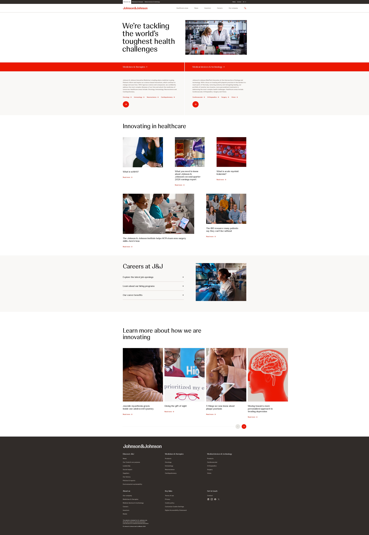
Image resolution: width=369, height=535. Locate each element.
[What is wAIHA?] (143, 152)
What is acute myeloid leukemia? (227, 172)
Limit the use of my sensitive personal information (135, 523)
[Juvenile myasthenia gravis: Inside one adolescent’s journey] (143, 375)
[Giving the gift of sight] (184, 375)
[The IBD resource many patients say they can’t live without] (226, 209)
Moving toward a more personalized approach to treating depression (260, 408)
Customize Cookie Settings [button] (174, 507)
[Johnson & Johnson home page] (135, 8)
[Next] (244, 426)
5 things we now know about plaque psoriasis (220, 407)
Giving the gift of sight (175, 405)
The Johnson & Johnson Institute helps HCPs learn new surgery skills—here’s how (154, 239)
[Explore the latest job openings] (221, 282)
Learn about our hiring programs (139, 286)
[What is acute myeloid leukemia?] (231, 152)
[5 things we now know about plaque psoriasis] (226, 375)
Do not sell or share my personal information (134, 522)
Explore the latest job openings (138, 277)
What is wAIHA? (131, 171)
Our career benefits (132, 295)
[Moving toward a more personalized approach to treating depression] (268, 375)
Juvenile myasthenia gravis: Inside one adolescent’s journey (138, 407)
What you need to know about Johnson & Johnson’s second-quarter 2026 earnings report (187, 175)
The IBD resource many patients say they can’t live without (222, 229)
